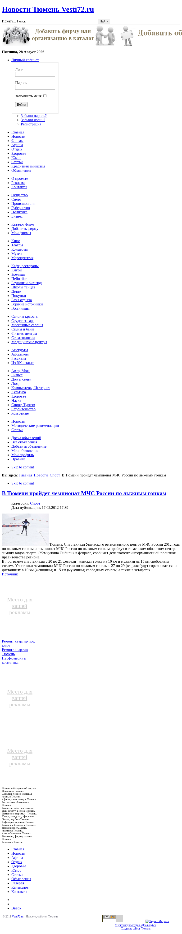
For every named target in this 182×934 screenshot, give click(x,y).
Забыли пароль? (34, 116)
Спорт (55, 475)
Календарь (19, 887)
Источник (10, 574)
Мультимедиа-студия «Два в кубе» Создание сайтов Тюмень (135, 926)
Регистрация (31, 124)
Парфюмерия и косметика (14, 660)
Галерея (17, 883)
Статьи (17, 875)
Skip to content (22, 467)
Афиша (17, 858)
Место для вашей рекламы (19, 605)
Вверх (16, 908)
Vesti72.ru (17, 916)
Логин (20, 70)
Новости (41, 475)
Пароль (21, 83)
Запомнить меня (28, 96)
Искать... (9, 21)
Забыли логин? (33, 120)
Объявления (21, 879)
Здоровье (18, 866)
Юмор (16, 870)
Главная (25, 475)
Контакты (19, 892)
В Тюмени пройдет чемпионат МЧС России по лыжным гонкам (84, 493)
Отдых (16, 862)
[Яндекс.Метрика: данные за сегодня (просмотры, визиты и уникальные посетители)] (157, 921)
